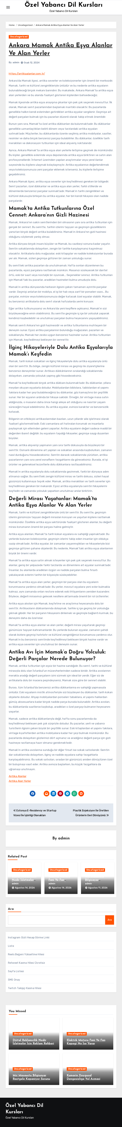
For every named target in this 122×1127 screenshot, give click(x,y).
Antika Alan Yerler (20, 781)
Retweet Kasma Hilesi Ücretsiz (26, 962)
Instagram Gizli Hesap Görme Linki (29, 937)
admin (16, 62)
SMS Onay (14, 979)
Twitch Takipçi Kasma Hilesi (24, 988)
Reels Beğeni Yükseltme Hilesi (26, 954)
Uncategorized (18, 36)
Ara (11, 909)
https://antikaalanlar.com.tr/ (27, 73)
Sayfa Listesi (16, 971)
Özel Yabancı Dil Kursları (64, 5)
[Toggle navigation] (8, 7)
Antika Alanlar (17, 776)
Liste (11, 945)
